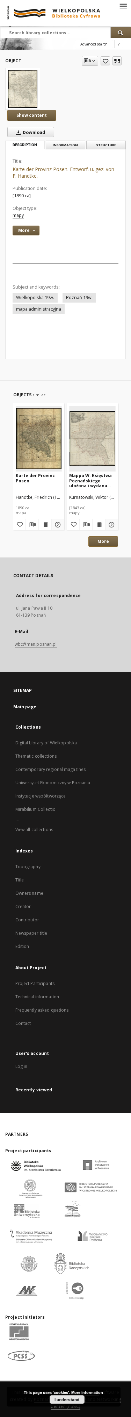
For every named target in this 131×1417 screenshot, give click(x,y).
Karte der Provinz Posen (35, 478)
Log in (21, 1066)
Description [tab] (25, 145)
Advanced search (94, 44)
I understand (66, 1399)
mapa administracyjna (38, 309)
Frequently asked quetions (42, 1010)
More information (87, 1392)
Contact (23, 1023)
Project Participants (34, 983)
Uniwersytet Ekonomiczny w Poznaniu (52, 783)
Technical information (37, 997)
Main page (25, 707)
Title (19, 880)
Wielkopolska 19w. (35, 297)
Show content (31, 115)
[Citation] (117, 60)
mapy (18, 215)
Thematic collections (36, 756)
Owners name (29, 893)
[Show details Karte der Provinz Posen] (57, 524)
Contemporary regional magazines (50, 769)
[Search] (121, 32)
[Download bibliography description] (32, 524)
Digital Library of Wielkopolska (46, 743)
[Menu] (123, 5)
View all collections (34, 830)
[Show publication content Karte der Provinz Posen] (45, 524)
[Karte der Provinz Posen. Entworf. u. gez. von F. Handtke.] (22, 89)
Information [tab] (65, 145)
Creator (23, 906)
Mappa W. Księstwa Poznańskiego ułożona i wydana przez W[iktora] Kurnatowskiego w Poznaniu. (90, 480)
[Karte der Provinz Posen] (39, 438)
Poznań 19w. (79, 297)
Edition (22, 946)
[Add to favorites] (105, 60)
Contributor (27, 920)
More (103, 541)
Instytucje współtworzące (40, 796)
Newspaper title (31, 933)
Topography (28, 867)
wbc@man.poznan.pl (36, 644)
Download (33, 132)
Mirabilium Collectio (35, 809)
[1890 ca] (22, 196)
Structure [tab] (106, 145)
